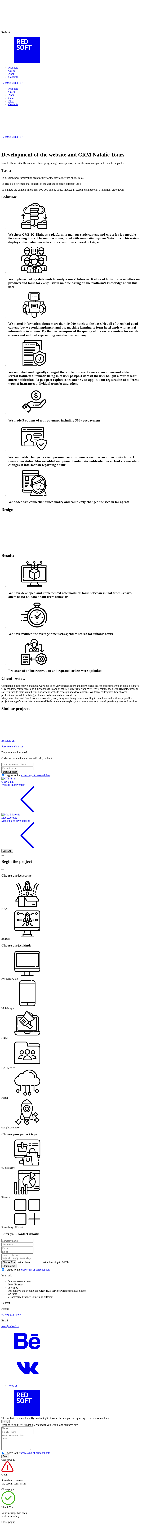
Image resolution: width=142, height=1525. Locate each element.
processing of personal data (35, 775)
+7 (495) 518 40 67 (12, 82)
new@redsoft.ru (10, 1326)
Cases (11, 70)
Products (13, 67)
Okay (5, 1421)
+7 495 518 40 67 (11, 1314)
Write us (12, 1385)
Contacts (13, 76)
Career (12, 98)
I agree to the (28, 775)
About (11, 73)
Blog (11, 101)
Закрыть (7, 851)
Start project (9, 1266)
